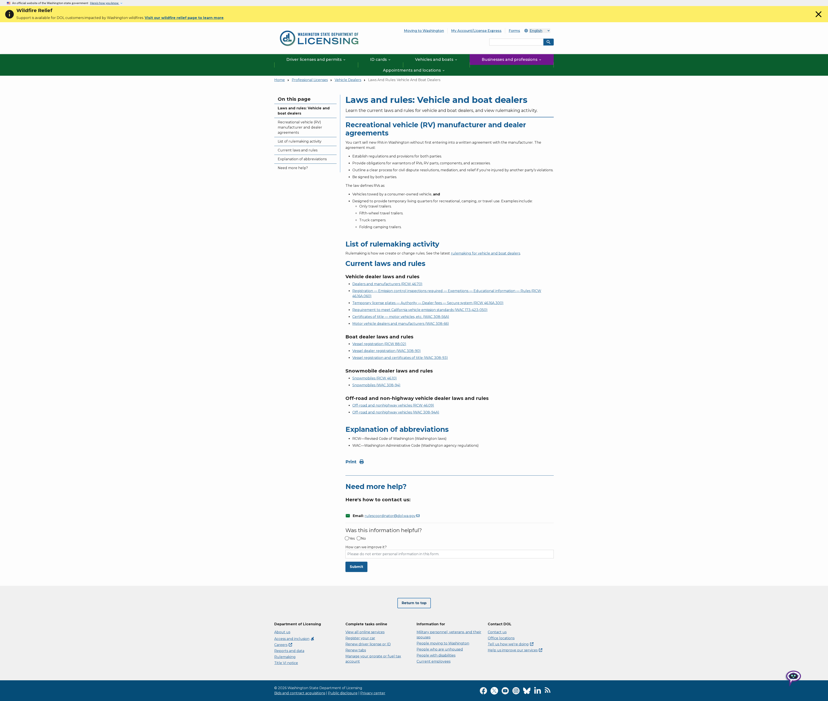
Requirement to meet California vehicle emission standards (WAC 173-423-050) (420, 310)
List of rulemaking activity (299, 141)
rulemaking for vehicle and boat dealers (485, 253)
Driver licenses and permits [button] (316, 59)
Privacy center (372, 693)
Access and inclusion (294, 639)
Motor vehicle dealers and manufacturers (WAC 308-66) (400, 324)
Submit (356, 567)
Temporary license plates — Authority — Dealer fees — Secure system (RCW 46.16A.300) (427, 303)
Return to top (414, 603)
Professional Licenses (310, 80)
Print (351, 461)
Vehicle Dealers (348, 80)
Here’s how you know (104, 3)
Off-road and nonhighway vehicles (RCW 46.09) (393, 405)
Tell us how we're (508, 644)
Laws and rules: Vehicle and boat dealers (304, 110)
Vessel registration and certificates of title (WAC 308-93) (400, 358)
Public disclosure (343, 693)
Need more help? (293, 168)
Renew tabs (355, 650)
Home (279, 80)
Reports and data (289, 651)
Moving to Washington (424, 31)
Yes (352, 539)
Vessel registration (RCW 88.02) (379, 344)
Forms (514, 31)
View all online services (364, 632)
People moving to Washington (443, 643)
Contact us (497, 632)
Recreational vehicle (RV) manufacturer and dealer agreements (300, 127)
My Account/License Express (476, 31)
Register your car (360, 638)
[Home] (319, 28)
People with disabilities (436, 655)
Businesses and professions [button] (512, 59)
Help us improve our (513, 650)
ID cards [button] (380, 59)
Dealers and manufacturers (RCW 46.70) (387, 284)
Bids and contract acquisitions (299, 693)
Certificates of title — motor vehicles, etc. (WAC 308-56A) (400, 317)
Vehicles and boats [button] (436, 59)
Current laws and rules (297, 150)
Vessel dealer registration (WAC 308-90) (386, 351)
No (363, 539)
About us (282, 632)
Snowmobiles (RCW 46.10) (374, 378)
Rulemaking (285, 657)
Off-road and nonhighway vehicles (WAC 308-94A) (395, 412)
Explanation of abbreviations (302, 159)
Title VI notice (286, 663)
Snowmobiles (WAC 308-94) (376, 385)
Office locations (501, 638)
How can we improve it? (366, 547)
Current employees (433, 661)
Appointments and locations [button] (414, 70)
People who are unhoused (440, 649)
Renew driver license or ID (368, 644)
